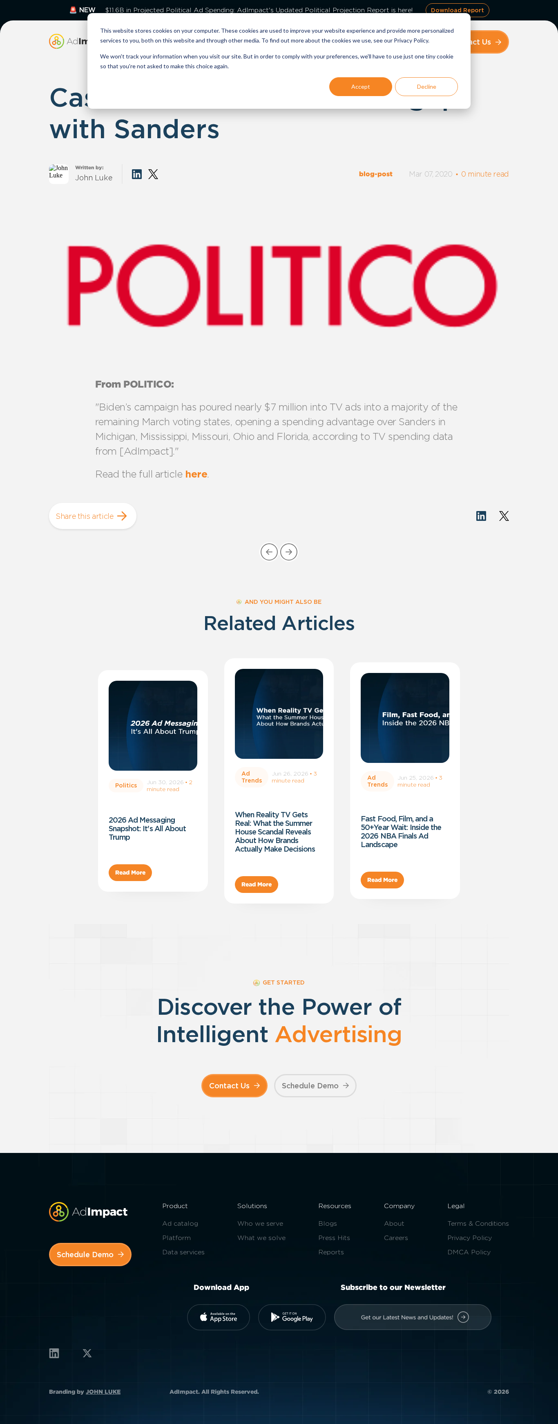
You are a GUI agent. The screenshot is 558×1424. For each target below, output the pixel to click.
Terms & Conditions (478, 1223)
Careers (396, 1238)
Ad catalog (180, 1223)
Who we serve (260, 1223)
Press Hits (334, 1238)
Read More (130, 872)
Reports (331, 1252)
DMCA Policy (469, 1252)
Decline (426, 86)
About (394, 1223)
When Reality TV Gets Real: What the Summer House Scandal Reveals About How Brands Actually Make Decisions (275, 831)
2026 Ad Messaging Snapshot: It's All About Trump (147, 828)
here (196, 474)
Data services (183, 1252)
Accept (360, 86)
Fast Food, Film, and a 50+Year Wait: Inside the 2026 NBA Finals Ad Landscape (401, 831)
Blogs (327, 1223)
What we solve (261, 1238)
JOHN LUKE (103, 1391)
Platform (176, 1238)
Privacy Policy (469, 1238)
